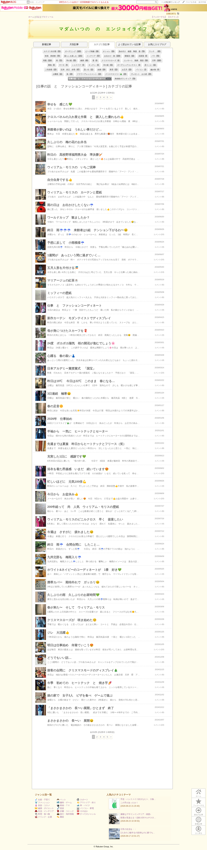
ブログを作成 (190, 2)
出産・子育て (44, 799)
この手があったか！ (129, 803)
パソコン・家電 (87, 808)
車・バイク (85, 805)
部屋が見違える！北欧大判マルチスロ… (138, 818)
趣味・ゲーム (66, 802)
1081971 (171, 14)
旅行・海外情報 (67, 814)
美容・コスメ (44, 805)
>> (170, 2)
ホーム (31, 17)
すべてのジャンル (88, 814)
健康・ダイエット (46, 808)
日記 (38, 17)
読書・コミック (67, 811)
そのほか (84, 811)
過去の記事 (198, 815)
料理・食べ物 (44, 814)
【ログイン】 (173, 17)
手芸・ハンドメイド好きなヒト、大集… (138, 799)
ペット (63, 799)
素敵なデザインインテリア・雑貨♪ (135, 814)
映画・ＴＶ (65, 805)
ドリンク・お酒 (45, 817)
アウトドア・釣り (88, 802)
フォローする (198, 805)
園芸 (62, 817)
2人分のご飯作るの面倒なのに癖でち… (137, 833)
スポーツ (84, 799)
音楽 (62, 808)
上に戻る (198, 833)
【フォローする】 (159, 17)
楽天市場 (202, 2)
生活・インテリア (37, 2)
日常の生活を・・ (128, 829)
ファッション (44, 802)
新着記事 (198, 824)
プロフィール (47, 17)
